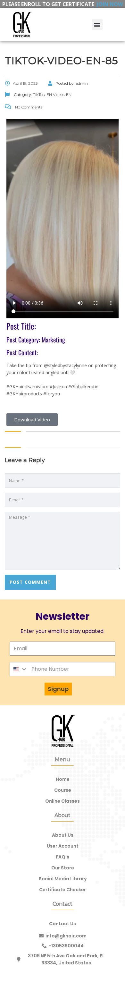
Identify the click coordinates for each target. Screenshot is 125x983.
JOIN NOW (110, 4)
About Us (62, 835)
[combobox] (19, 669)
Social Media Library (63, 878)
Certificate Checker (62, 889)
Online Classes (62, 801)
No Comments (28, 107)
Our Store (62, 868)
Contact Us (62, 923)
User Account (63, 846)
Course (62, 790)
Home (63, 779)
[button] (97, 24)
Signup (58, 689)
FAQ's (62, 857)
